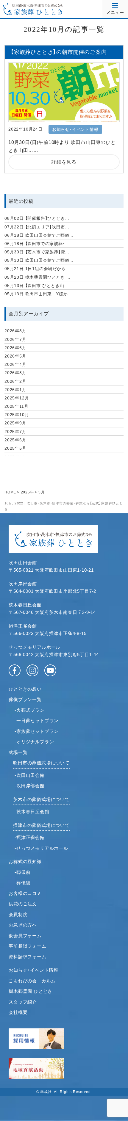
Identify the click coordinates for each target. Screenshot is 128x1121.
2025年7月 (15, 431)
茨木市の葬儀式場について (41, 799)
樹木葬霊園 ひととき (30, 991)
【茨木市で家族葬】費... (36, 252)
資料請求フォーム (27, 956)
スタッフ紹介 (23, 1001)
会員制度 (18, 914)
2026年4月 (15, 364)
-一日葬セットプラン (37, 720)
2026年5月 (15, 356)
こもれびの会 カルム (32, 980)
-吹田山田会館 (30, 775)
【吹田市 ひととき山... (36, 285)
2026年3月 (15, 372)
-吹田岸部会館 (30, 785)
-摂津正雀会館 (30, 837)
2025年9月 (15, 423)
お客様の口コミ (25, 893)
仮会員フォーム (25, 935)
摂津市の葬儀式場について (41, 825)
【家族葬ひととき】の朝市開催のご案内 (59, 52)
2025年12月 (16, 398)
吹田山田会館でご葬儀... (39, 235)
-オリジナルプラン (34, 741)
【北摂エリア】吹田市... (36, 227)
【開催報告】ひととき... (36, 218)
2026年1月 (15, 389)
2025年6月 (15, 440)
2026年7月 (15, 339)
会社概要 (18, 1012)
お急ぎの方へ (23, 924)
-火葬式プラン (30, 710)
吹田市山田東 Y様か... (38, 293)
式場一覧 (18, 752)
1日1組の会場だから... (37, 268)
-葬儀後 (22, 882)
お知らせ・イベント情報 (33, 970)
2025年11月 (16, 406)
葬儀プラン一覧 (25, 699)
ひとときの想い (25, 689)
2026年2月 (15, 381)
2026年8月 (15, 330)
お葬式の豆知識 (25, 861)
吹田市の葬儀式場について (41, 762)
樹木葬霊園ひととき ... (37, 277)
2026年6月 (15, 347)
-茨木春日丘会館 (32, 811)
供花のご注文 (23, 903)
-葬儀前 (22, 872)
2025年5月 (15, 448)
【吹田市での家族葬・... (36, 243)
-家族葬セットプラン (37, 731)
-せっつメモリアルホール (41, 848)
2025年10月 (16, 414)
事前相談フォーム (27, 945)
